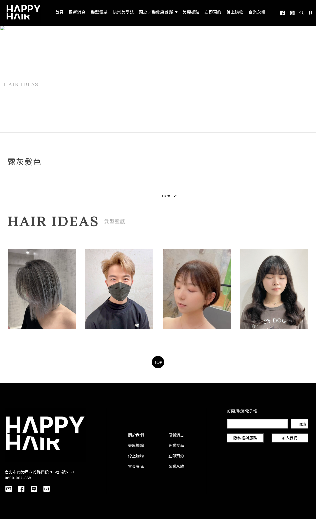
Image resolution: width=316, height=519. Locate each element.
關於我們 (136, 435)
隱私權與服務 (245, 438)
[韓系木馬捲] (274, 289)
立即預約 (176, 456)
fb (282, 13)
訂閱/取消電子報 (242, 411)
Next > (169, 195)
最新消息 (176, 435)
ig (292, 13)
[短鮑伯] (197, 289)
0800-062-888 (18, 477)
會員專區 (136, 466)
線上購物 (136, 456)
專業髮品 (176, 446)
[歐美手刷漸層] (42, 289)
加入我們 (290, 438)
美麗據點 (136, 446)
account (310, 13)
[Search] (301, 13)
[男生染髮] (119, 289)
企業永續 (176, 466)
